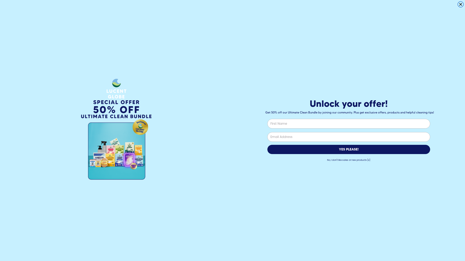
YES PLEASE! (349, 149)
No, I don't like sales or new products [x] (348, 159)
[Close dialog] (461, 4)
